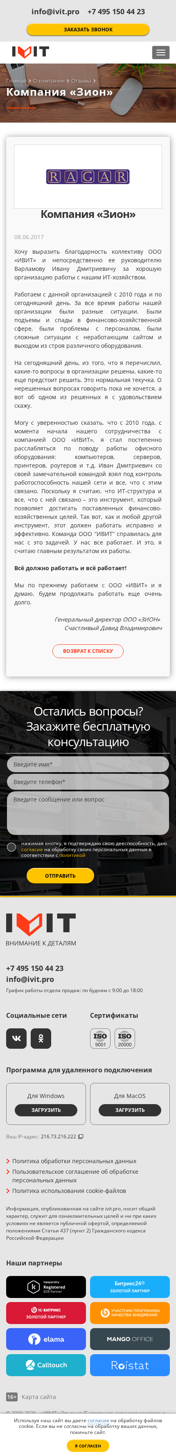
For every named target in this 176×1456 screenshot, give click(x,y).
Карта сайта (39, 1397)
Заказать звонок (88, 29)
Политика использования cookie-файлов (69, 1191)
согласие (32, 849)
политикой (72, 855)
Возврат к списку (88, 651)
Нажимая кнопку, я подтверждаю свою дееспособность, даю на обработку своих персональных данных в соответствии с (94, 849)
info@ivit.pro (55, 11)
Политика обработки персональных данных (74, 1161)
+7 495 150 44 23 (116, 11)
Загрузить (46, 1110)
